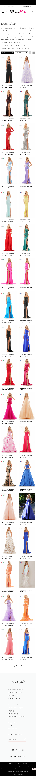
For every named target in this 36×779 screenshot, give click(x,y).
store (11, 48)
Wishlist (11, 726)
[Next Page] (24, 666)
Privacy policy (13, 713)
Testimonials (12, 729)
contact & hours (14, 698)
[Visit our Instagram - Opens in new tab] (13, 750)
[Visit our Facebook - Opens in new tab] (16, 750)
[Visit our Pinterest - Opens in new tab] (19, 750)
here (21, 774)
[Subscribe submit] (25, 739)
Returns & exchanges (15, 708)
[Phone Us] (7, 11)
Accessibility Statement (16, 716)
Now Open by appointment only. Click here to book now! (18, 2)
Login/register (13, 723)
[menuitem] (3, 11)
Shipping (11, 710)
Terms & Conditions (15, 705)
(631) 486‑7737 (13, 695)
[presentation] (9, 69)
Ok (34, 769)
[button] (3, 11)
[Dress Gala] (18, 11)
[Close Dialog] (1, 769)
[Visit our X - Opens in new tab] (23, 750)
